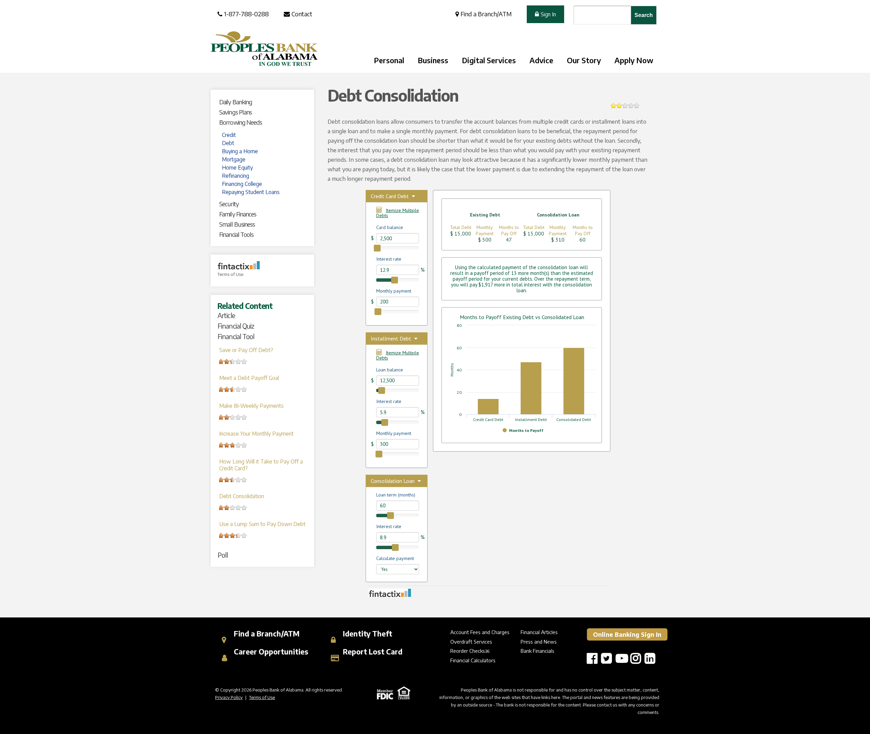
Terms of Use (230, 274)
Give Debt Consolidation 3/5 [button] (625, 105)
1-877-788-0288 (246, 14)
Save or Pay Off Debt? (246, 350)
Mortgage (233, 159)
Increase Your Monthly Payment (256, 433)
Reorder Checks (467, 651)
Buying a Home (240, 151)
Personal (389, 60)
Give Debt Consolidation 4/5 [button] (631, 105)
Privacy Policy (229, 697)
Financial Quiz (236, 325)
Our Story (584, 60)
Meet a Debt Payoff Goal (249, 377)
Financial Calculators (472, 660)
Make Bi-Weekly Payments (251, 405)
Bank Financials (537, 651)
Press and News (539, 642)
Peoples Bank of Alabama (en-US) (264, 48)
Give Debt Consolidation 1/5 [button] (613, 105)
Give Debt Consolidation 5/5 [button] (637, 105)
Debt (228, 143)
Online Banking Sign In (627, 634)
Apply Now (633, 60)
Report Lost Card (371, 651)
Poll (223, 554)
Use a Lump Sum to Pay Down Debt (262, 524)
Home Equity (237, 167)
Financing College (242, 183)
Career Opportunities (270, 651)
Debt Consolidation (241, 496)
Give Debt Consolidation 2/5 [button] (619, 105)
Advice (541, 60)
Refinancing (235, 175)
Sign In (548, 14)
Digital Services (489, 60)
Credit (229, 135)
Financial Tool (236, 336)
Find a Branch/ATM (486, 14)
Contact (302, 14)
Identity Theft (366, 633)
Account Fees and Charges (479, 632)
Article (226, 315)
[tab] (265, 102)
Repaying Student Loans (251, 192)
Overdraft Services (471, 642)
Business (433, 60)
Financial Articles (539, 632)
